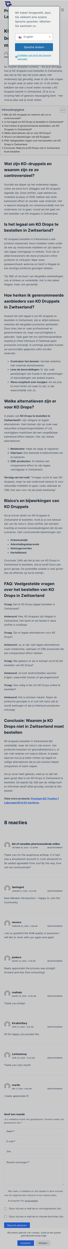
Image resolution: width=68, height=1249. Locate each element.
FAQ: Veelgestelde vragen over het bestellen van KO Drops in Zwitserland (32, 142)
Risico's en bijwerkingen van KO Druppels (27, 136)
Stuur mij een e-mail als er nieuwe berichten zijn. (36, 1216)
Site (8, 1151)
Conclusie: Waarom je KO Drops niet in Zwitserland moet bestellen (32, 150)
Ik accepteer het (23, 1200)
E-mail (10, 1141)
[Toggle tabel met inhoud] (61, 110)
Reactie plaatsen (17, 1225)
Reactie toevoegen (17, 1162)
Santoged (18, 887)
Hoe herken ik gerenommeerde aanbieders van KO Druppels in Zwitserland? (31, 127)
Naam (10, 1131)
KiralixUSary (19, 1023)
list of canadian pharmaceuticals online (36, 843)
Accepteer (26, 1243)
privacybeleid (31, 1200)
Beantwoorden (54, 848)
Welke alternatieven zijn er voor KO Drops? (27, 133)
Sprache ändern (34, 47)
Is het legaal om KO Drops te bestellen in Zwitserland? (33, 121)
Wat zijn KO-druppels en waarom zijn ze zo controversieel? (27, 116)
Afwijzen (43, 1243)
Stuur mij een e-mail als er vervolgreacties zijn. (35, 1208)
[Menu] (62, 9)
